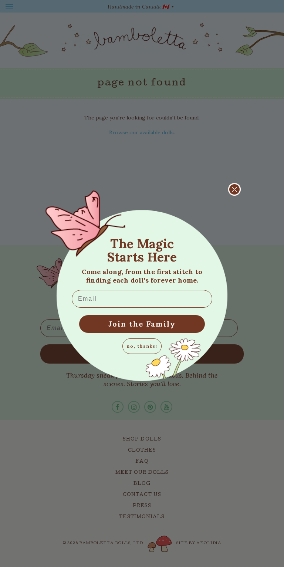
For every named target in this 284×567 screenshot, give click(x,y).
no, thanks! (142, 346)
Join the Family (142, 323)
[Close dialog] (234, 189)
